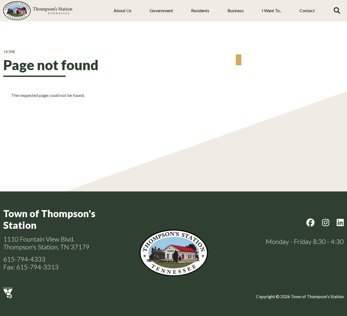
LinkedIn (340, 223)
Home (9, 51)
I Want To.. (271, 10)
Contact (307, 10)
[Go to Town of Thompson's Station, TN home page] (37, 2)
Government (161, 10)
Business (235, 10)
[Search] (337, 10)
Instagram (325, 223)
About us (122, 10)
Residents (200, 10)
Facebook (310, 223)
